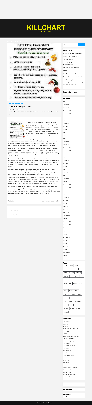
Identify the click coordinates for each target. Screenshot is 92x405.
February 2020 (66, 215)
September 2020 (67, 194)
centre (65, 272)
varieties (76, 305)
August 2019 (66, 234)
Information (67, 287)
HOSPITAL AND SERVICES (22, 38)
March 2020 (65, 212)
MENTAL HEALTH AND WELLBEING (43, 38)
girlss (70, 279)
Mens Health (66, 362)
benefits (76, 265)
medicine (71, 290)
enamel (81, 276)
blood (71, 269)
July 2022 (65, 126)
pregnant (73, 294)
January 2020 (66, 218)
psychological (73, 297)
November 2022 (67, 114)
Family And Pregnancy (68, 341)
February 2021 (66, 178)
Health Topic (66, 348)
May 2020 (65, 206)
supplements (78, 301)
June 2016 (65, 243)
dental (71, 276)
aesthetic (66, 265)
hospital (75, 283)
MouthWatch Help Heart (69, 80)
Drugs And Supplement (69, 338)
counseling (78, 272)
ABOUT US (79, 38)
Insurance (65, 357)
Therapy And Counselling (69, 374)
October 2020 (66, 191)
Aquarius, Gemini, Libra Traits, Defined (72, 77)
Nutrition (11, 201)
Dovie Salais (13, 110)
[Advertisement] (46, 9)
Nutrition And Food (68, 370)
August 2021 (66, 160)
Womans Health (67, 377)
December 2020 (67, 185)
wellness (72, 308)
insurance (73, 287)
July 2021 (65, 163)
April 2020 (65, 209)
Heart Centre (66, 353)
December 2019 (67, 222)
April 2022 (65, 135)
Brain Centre (66, 326)
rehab (80, 297)
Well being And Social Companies (71, 67)
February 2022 (66, 141)
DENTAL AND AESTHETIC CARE (58, 38)
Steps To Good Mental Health (51, 201)
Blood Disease (66, 321)
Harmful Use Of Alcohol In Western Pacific (73, 53)
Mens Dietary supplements (69, 73)
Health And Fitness (67, 343)
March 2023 (65, 101)
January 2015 (66, 255)
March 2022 (65, 138)
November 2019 (67, 225)
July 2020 (65, 200)
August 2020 (66, 197)
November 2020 (67, 188)
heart (70, 283)
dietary (76, 276)
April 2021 (65, 172)
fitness (65, 279)
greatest (76, 279)
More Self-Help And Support (16, 103)
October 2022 (66, 117)
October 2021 (66, 154)
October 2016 (66, 237)
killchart (46, 27)
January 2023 (66, 107)
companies (71, 272)
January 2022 (66, 144)
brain (81, 269)
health (65, 283)
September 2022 (67, 120)
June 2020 (65, 203)
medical (65, 290)
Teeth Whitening (67, 372)
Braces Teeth (66, 324)
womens (66, 312)
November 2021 (67, 151)
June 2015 (65, 249)
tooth (71, 305)
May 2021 (65, 169)
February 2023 (66, 104)
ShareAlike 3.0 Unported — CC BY (71, 56)
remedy (65, 301)
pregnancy (66, 294)
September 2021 (67, 157)
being (71, 265)
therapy (66, 305)
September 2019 (67, 231)
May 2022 (65, 132)
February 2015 (66, 252)
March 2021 (65, 175)
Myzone (65, 70)
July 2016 (65, 240)
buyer (11, 197)
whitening (78, 308)
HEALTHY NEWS (31, 38)
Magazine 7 (46, 403)
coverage (66, 276)
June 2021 (65, 166)
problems (79, 294)
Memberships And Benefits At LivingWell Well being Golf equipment (73, 83)
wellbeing (66, 308)
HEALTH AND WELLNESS (71, 38)
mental (76, 290)
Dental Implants (67, 331)
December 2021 (67, 148)
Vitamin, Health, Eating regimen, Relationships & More (71, 63)
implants (81, 283)
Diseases (65, 333)
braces (76, 269)
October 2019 (66, 228)
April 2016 (65, 246)
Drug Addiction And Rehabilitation (71, 336)
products (66, 297)
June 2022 (65, 129)
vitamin (81, 305)
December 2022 (67, 111)
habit (81, 279)
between (66, 269)
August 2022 (66, 123)
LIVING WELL (13, 38)
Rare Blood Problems (68, 59)
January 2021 (66, 181)
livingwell (80, 287)
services (71, 301)
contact (15, 197)
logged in (15, 215)
